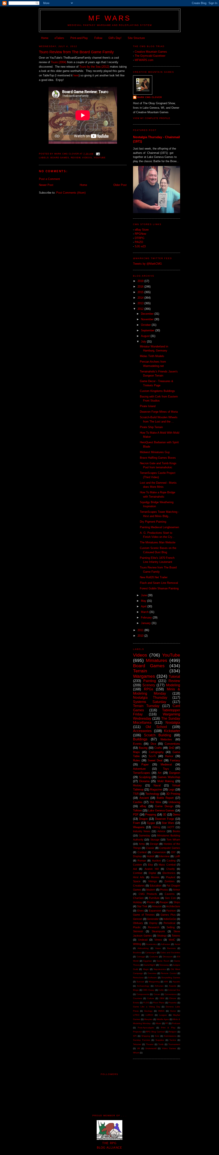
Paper (145, 764)
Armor (176, 889)
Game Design (164, 806)
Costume (153, 956)
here (76, 75)
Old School (156, 727)
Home (44, 38)
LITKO (136, 1015)
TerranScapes (141, 772)
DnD (171, 747)
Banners (171, 948)
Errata (136, 1002)
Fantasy (175, 760)
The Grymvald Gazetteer (150, 55)
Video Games (169, 1048)
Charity (170, 868)
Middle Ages (163, 1019)
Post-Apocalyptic (146, 1027)
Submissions (170, 1036)
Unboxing (174, 802)
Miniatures (156, 660)
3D (164, 814)
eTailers (59, 38)
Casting (171, 860)
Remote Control (168, 973)
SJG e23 (140, 246)
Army (142, 843)
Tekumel (137, 1044)
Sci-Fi (152, 756)
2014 (141, 297)
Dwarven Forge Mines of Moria (159, 411)
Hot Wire (155, 802)
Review (75, 157)
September (148, 330)
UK (138, 1048)
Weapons (139, 827)
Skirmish (138, 931)
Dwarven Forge (164, 818)
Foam (136, 822)
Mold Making (165, 781)
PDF (136, 814)
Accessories (142, 731)
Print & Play (168, 1027)
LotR (177, 856)
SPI (135, 1036)
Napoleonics (160, 969)
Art (159, 772)
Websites (166, 739)
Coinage (141, 956)
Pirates (151, 902)
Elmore (172, 998)
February (147, 617)
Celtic (161, 990)
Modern (150, 889)
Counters (137, 998)
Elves (140, 910)
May (144, 600)
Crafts (158, 747)
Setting (171, 927)
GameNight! (149, 965)
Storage (155, 839)
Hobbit (150, 856)
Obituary (138, 923)
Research (153, 927)
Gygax (151, 822)
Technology (152, 793)
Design (154, 843)
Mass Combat (167, 864)
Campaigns (150, 952)
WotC (172, 939)
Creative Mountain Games (151, 51)
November (147, 319)
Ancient (144, 797)
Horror (173, 1011)
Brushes (137, 952)
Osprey (153, 923)
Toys (166, 768)
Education (155, 885)
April (144, 606)
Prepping (150, 814)
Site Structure (136, 38)
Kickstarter (172, 731)
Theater (150, 1044)
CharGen (138, 898)
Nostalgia (173, 722)
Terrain (140, 670)
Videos (87, 157)
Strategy (162, 935)
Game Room (163, 961)
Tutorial (174, 676)
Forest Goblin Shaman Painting (159, 588)
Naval (157, 785)
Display (137, 856)
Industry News (141, 831)
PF (166, 1023)
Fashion (171, 910)
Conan (157, 994)
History (137, 785)
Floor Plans (158, 1002)
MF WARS (109, 18)
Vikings (152, 881)
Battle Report (165, 797)
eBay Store (142, 229)
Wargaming (154, 981)
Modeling (173, 685)
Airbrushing (143, 948)
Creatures (139, 885)
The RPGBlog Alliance (109, 1145)
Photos (164, 889)
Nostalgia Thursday (150, 697)
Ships (176, 902)
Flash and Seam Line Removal (159, 582)
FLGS (146, 1002)
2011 (141, 630)
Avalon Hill (152, 868)
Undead (143, 939)
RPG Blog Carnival (155, 1031)
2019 (141, 281)
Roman (142, 860)
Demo (176, 814)
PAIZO (139, 242)
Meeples (148, 1019)
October (146, 324)
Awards (172, 986)
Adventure (139, 768)
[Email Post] (98, 154)
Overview (152, 973)
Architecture (173, 906)
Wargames (144, 676)
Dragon (143, 818)
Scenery (148, 685)
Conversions (170, 994)
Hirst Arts (138, 877)
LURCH (149, 1015)
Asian (158, 948)
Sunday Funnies (141, 1040)
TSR (136, 793)
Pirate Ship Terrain (151, 427)
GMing (156, 827)
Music (158, 1023)
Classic (150, 848)
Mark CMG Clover (149, 97)
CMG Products (148, 894)
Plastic (137, 927)
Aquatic (176, 981)
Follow (98, 38)
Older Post (120, 185)
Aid (135, 868)
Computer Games (169, 848)
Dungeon (174, 772)
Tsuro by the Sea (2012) (94, 66)
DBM (162, 998)
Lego (172, 789)
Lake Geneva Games (161, 810)
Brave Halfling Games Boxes (158, 457)
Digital (152, 873)
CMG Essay (148, 990)
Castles (137, 802)
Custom (137, 864)
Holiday (137, 902)
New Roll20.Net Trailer (153, 577)
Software (152, 977)
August (146, 336)
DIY (173, 852)
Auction (156, 860)
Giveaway (164, 965)
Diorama (144, 781)
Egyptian (147, 961)
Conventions (172, 743)
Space (137, 881)
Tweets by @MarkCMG (147, 263)
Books (176, 831)
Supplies (159, 1040)
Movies (155, 877)
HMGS (161, 1011)
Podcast (176, 1023)
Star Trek (142, 906)
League (163, 1015)
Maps (136, 752)
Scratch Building (157, 735)
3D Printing (173, 793)
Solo (157, 1036)
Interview (164, 856)
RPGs (148, 689)
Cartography (156, 752)
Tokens (176, 935)
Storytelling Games (170, 977)
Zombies (169, 881)
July (144, 341)
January (146, 623)
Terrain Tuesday (146, 706)
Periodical (169, 923)
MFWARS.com (144, 60)
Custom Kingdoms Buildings (157, 391)
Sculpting (145, 777)
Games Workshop (169, 777)
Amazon (157, 906)
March (145, 612)
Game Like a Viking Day (146, 1006)
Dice (153, 743)
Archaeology (143, 986)
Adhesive (165, 944)
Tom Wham (173, 839)
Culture (150, 998)
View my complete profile (151, 118)
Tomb (161, 1044)
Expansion (155, 910)
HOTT (170, 827)
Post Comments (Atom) (71, 192)
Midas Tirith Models (152, 356)
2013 (141, 303)
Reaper (164, 902)
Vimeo (158, 939)
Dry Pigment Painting (153, 521)
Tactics (172, 1040)
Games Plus (168, 914)
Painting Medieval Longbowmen (159, 527)
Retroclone (138, 977)
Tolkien (137, 810)
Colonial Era (174, 990)
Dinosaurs (168, 956)
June (144, 595)
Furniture (154, 898)
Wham (136, 1052)
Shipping (145, 1036)
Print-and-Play (79, 38)
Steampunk (158, 931)
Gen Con (170, 898)
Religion (173, 1031)
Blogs (136, 990)
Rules (136, 760)
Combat (137, 873)
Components (142, 994)
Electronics (169, 873)
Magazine (156, 789)
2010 (141, 635)
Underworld (151, 1048)
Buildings (140, 739)
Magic (146, 969)
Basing (143, 747)
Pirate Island (147, 406)
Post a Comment (49, 179)
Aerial (177, 944)
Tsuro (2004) (58, 62)
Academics (151, 944)
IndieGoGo (169, 919)
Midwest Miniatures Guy (155, 452)
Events (137, 743)
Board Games (59, 157)
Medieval (166, 764)
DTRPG (139, 238)
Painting (149, 681)
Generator (153, 919)
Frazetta (173, 1002)
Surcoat (140, 981)
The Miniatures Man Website (157, 542)
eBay (143, 806)
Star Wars (168, 822)
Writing (137, 944)
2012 (141, 308)
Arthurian (159, 986)
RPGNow (140, 233)
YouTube (100, 157)
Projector (137, 1031)
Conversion (159, 852)
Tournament (174, 1044)
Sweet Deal (155, 760)
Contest (142, 852)
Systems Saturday (149, 702)
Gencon (137, 919)
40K (166, 981)
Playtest (170, 877)
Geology (148, 1011)
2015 (141, 292)
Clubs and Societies (170, 952)
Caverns (170, 894)
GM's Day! (114, 38)
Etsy (150, 864)
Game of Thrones (144, 914)
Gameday (144, 835)
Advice (161, 831)
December (147, 313)
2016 (141, 286)
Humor (169, 756)
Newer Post (46, 185)
